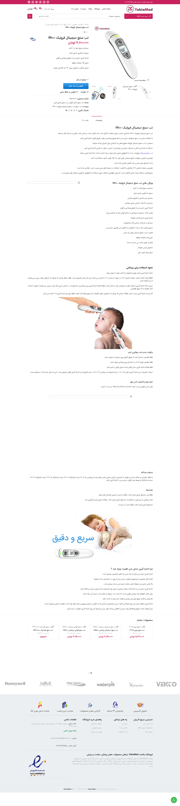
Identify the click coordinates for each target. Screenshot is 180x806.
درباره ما (124, 723)
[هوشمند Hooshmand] (66, 684)
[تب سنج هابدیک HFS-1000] (43, 627)
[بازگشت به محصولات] (84, 32)
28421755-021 (61, 745)
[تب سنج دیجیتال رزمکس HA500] (105, 627)
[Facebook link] (47, 2)
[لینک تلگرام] (29, 2)
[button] (150, 92)
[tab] (97, 119)
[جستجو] (29, 16)
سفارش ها (149, 731)
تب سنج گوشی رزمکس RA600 (74, 630)
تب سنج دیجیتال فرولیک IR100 (63, 106)
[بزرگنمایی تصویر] (148, 79)
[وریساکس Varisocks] (156, 684)
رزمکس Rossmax (105, 633)
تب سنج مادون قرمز (54, 24)
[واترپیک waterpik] (126, 684)
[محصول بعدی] (82, 32)
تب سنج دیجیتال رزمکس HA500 (106, 630)
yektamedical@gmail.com (61, 738)
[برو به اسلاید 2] (89, 673)
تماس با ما (123, 727)
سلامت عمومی (77, 24)
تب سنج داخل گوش (76, 102)
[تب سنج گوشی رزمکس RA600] (74, 627)
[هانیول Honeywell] (35, 684)
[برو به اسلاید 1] (91, 673)
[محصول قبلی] (87, 32)
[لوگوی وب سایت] (139, 8)
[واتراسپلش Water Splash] (96, 684)
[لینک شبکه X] (44, 2)
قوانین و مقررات (96, 731)
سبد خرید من (148, 723)
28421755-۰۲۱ (129, 2)
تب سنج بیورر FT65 (137, 630)
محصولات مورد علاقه (145, 727)
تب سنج (67, 24)
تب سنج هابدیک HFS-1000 (43, 630)
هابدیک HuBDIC (43, 633)
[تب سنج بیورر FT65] (137, 627)
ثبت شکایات (122, 731)
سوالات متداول (96, 723)
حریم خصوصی (96, 727)
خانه (86, 24)
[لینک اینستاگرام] (40, 2)
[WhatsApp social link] (32, 2)
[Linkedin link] (36, 2)
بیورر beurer (137, 633)
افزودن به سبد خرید (76, 86)
